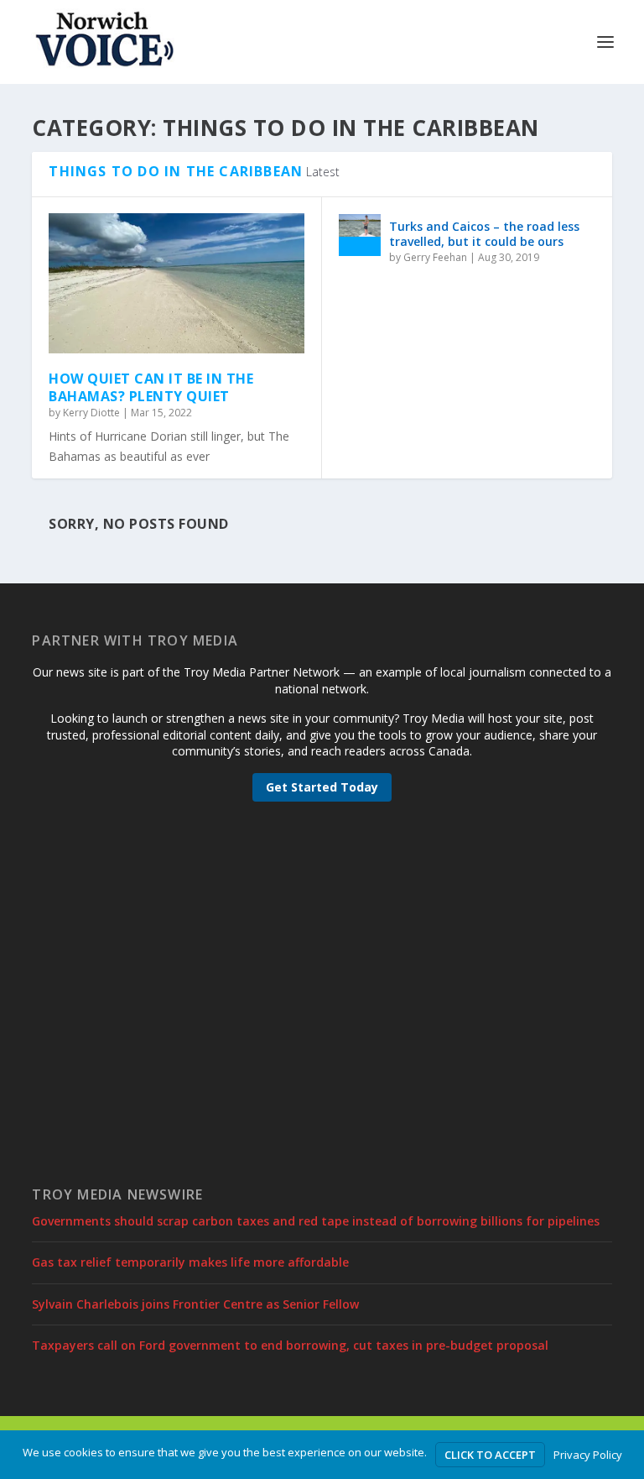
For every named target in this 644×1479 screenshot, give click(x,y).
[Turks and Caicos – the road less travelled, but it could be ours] (360, 235)
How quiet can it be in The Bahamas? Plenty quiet (151, 387)
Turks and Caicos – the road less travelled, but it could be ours (484, 233)
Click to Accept (490, 1454)
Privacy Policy (587, 1454)
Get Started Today (322, 787)
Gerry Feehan (435, 257)
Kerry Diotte (91, 412)
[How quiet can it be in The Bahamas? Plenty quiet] (176, 283)
